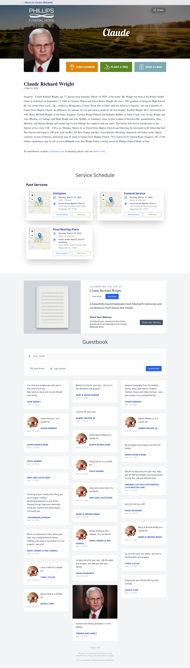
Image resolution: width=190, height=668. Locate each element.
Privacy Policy (87, 655)
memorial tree (57, 151)
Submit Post (153, 368)
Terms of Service (102, 655)
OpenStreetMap (98, 660)
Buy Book (112, 296)
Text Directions (62, 214)
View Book (96, 296)
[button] (39, 200)
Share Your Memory (151, 322)
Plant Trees (81, 214)
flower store (99, 151)
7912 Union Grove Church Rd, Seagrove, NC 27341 (72, 207)
